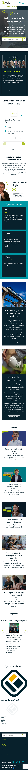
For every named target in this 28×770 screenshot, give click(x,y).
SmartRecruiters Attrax (8, 767)
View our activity (14, 342)
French (20, 12)
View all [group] (14, 149)
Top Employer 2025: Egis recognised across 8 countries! (14, 595)
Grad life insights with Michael (14, 450)
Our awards (14, 655)
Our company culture (14, 416)
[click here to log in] (23, 3)
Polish (20, 14)
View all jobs (13, 43)
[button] (17, 3)
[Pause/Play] (4, 12)
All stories (14, 614)
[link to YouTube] (23, 762)
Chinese (21, 17)
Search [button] (24, 39)
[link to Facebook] (19, 762)
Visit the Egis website (9, 6)
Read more (19, 138)
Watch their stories (14, 90)
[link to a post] (14, 438)
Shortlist (21, 116)
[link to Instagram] (17, 762)
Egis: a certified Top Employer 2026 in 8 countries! (14, 555)
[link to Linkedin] (13, 762)
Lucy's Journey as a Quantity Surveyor (14, 521)
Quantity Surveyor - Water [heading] (13, 121)
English (20, 10)
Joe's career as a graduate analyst (14, 485)
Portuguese (22, 19)
